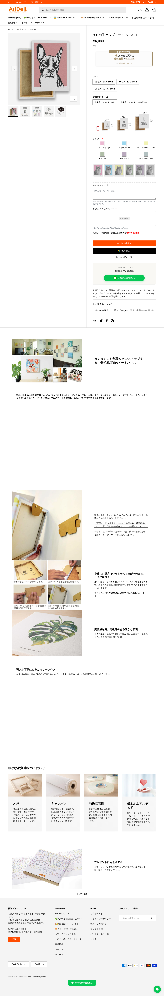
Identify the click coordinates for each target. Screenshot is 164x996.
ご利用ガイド (96, 913)
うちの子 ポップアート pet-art (25, 29)
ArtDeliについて (14, 18)
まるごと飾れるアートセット (143, 18)
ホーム (10, 29)
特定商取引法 (96, 929)
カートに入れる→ (124, 243)
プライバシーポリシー (100, 918)
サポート (38, 23)
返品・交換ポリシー (99, 924)
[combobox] (82, 10)
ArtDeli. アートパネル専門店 (22, 976)
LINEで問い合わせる (84, 983)
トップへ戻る (82, 894)
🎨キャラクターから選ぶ (91, 17)
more (14, 939)
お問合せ (94, 939)
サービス (25, 23)
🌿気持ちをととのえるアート (36, 17)
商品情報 (11, 23)
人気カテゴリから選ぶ (116, 17)
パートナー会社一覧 (99, 934)
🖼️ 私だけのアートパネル (64, 17)
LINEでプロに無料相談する (126, 278)
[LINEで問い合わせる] (157, 989)
